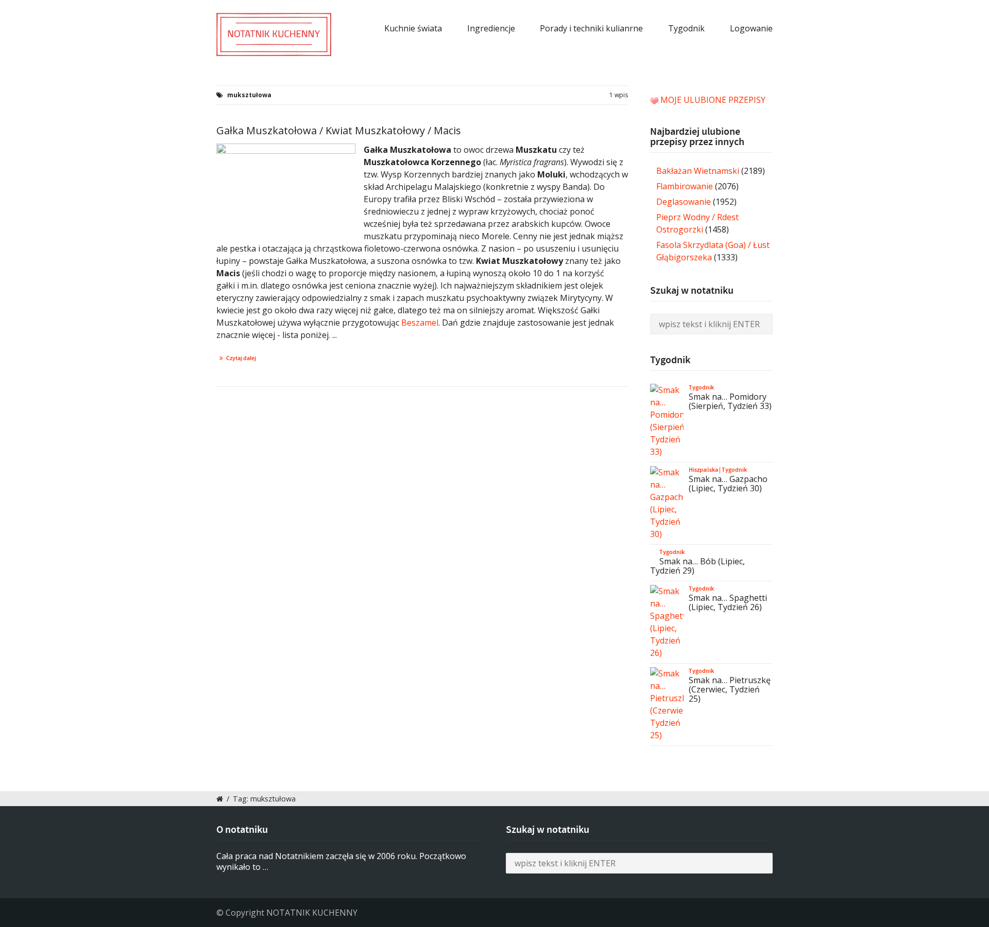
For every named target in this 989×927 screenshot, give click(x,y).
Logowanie (751, 28)
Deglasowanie (683, 201)
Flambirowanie (684, 186)
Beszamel (419, 322)
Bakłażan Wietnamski (697, 170)
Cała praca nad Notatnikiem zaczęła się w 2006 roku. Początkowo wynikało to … (341, 861)
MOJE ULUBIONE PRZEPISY (712, 99)
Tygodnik (686, 28)
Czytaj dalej (241, 358)
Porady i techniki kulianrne (591, 28)
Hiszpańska (703, 470)
